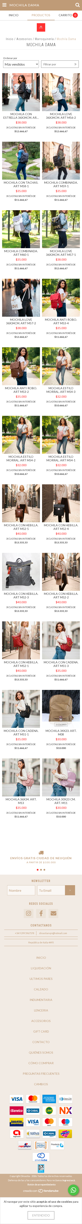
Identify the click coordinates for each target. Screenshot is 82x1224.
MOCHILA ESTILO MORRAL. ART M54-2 (21, 458)
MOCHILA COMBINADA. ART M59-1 (61, 184)
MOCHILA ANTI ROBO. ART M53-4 (61, 321)
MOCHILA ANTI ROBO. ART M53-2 (21, 389)
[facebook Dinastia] (41, 913)
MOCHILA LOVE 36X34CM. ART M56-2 (61, 115)
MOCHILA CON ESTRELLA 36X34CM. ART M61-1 (21, 115)
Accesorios (24, 39)
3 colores (61, 724)
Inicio (9, 39)
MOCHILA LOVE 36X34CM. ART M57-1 (61, 252)
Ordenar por (10, 58)
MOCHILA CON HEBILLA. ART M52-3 (21, 595)
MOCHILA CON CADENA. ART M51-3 (61, 664)
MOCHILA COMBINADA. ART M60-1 (21, 252)
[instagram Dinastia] (28, 913)
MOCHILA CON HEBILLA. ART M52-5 (21, 527)
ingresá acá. (68, 1180)
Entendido (41, 1215)
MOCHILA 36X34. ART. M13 (21, 801)
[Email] (53, 913)
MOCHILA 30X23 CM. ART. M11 (60, 801)
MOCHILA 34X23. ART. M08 (61, 732)
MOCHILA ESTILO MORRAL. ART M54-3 (60, 389)
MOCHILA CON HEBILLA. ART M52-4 (61, 527)
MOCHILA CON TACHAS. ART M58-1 (21, 184)
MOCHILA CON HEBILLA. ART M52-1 (21, 664)
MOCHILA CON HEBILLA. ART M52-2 (61, 595)
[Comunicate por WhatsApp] (73, 1190)
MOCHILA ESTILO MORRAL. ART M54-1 (60, 458)
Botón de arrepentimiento (42, 1184)
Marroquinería (44, 39)
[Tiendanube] (41, 1191)
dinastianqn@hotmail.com (53, 933)
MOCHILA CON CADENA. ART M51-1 (21, 732)
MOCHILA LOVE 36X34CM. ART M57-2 (21, 321)
